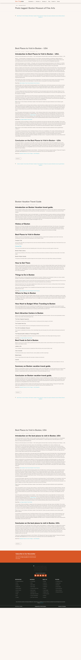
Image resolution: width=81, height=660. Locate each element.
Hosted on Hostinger (62, 606)
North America (32, 51)
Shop (49, 1)
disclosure (41, 602)
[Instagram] (46, 575)
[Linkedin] (38, 575)
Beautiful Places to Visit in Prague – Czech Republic (29, 153)
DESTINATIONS (18, 579)
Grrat (23, 51)
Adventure (38, 1)
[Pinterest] (43, 575)
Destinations (30, 1)
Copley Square (33, 114)
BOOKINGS (32, 579)
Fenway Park (18, 246)
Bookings (44, 1)
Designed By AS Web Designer (40, 606)
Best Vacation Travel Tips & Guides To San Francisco (30, 290)
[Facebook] (35, 575)
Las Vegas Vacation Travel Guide (26, 119)
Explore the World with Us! (40, 573)
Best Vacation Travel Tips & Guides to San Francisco (30, 83)
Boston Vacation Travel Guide (28, 201)
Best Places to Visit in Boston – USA (31, 48)
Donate (58, 1)
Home (17, 5)
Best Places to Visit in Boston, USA (31, 430)
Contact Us (53, 1)
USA (36, 51)
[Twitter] (40, 575)
